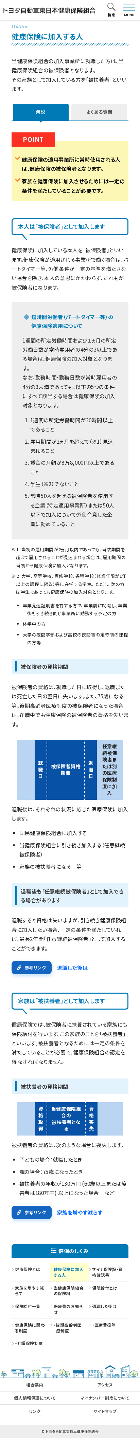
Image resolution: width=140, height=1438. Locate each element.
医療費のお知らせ (68, 1309)
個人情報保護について (34, 1398)
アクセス (105, 1384)
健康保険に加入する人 (69, 1272)
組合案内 (34, 1384)
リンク (35, 1411)
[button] (111, 7)
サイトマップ (105, 1411)
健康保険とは (27, 1269)
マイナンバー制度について (105, 1398)
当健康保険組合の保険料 (69, 1290)
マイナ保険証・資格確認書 (107, 1272)
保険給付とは (105, 1288)
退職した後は (72, 967)
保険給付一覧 (28, 1306)
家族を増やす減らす (80, 1212)
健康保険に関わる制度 (30, 1327)
